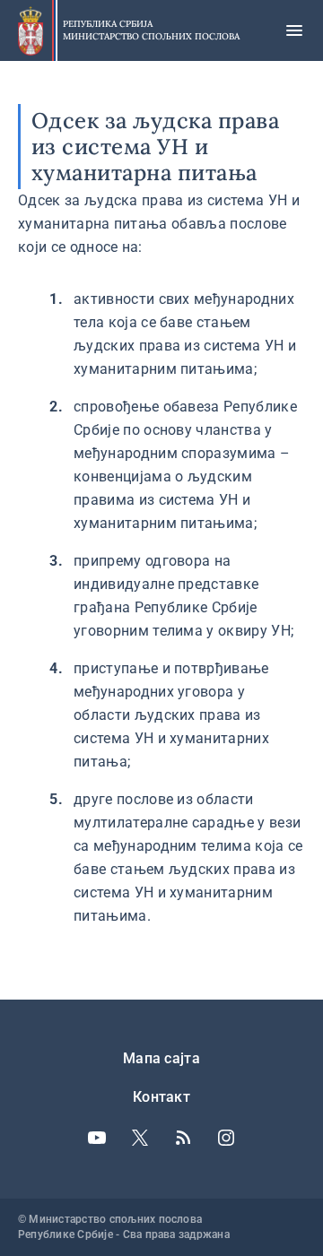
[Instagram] (226, 1137)
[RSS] (183, 1137)
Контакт (161, 1096)
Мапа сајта (161, 1058)
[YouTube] (97, 1137)
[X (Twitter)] (140, 1137)
